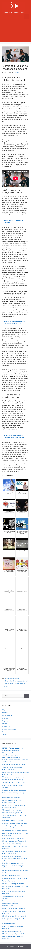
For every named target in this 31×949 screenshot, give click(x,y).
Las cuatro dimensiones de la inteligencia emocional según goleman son (14, 858)
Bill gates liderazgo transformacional (14, 841)
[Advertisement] (15, 31)
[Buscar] (26, 696)
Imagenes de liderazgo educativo (13, 813)
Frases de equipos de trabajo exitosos (14, 830)
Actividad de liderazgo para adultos (13, 782)
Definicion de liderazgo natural (12, 931)
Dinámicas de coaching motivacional (14, 916)
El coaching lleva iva (8, 923)
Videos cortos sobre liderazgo (12, 810)
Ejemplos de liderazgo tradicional (13, 863)
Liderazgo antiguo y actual (10, 901)
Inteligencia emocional (12, 678)
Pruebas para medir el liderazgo (12, 875)
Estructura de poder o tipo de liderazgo (14, 878)
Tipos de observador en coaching (13, 777)
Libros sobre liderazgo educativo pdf (16, 681)
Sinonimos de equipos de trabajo (12, 780)
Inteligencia (6, 726)
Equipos (4, 723)
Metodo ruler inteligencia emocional (13, 908)
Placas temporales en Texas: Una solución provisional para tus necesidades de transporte (13, 755)
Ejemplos (5, 718)
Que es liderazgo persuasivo (11, 797)
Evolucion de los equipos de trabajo (13, 764)
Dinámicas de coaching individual (13, 934)
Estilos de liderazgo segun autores (13, 838)
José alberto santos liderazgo (11, 844)
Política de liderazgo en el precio (12, 820)
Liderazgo (5, 732)
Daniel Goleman (7, 715)
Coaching (5, 712)
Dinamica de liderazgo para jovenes (13, 884)
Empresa (5, 721)
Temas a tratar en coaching (11, 881)
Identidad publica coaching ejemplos (14, 790)
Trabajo (4, 735)
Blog (3, 710)
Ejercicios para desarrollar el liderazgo (14, 823)
